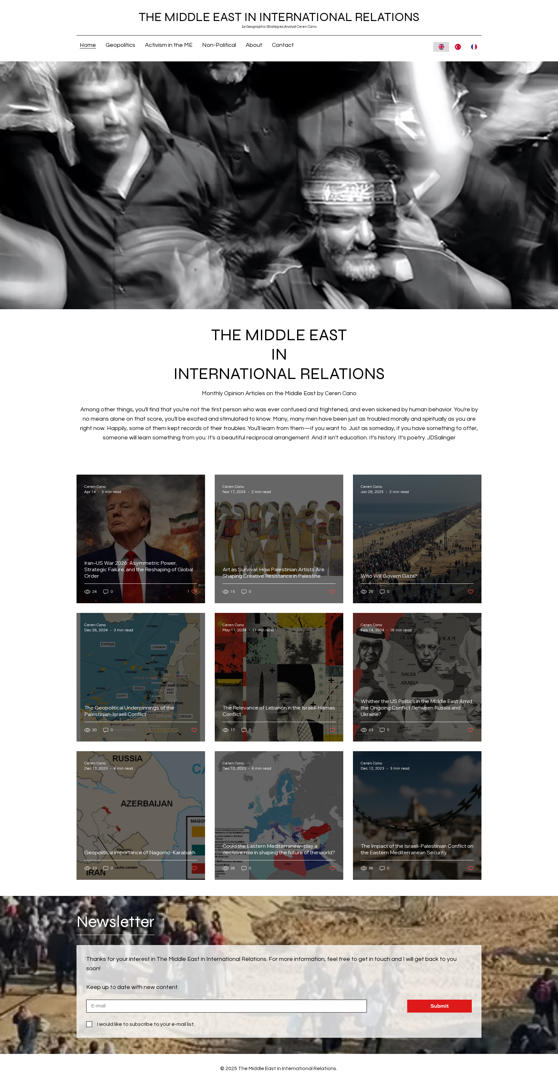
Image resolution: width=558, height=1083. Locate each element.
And (317, 438)
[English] (441, 47)
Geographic (256, 26)
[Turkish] (457, 47)
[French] (474, 47)
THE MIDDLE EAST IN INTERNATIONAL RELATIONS (279, 17)
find (154, 409)
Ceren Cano (340, 393)
